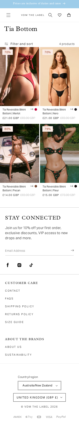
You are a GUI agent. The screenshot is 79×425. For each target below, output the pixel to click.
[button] (8, 15)
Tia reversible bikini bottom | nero (54, 111)
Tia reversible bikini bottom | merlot (14, 111)
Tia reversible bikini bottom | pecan (14, 188)
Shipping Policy (19, 306)
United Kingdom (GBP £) (37, 397)
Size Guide (14, 322)
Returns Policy (19, 314)
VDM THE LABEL (36, 406)
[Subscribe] (69, 250)
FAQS (9, 298)
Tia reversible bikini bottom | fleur (54, 188)
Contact (12, 290)
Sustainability (18, 354)
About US (13, 346)
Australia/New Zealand (37, 385)
